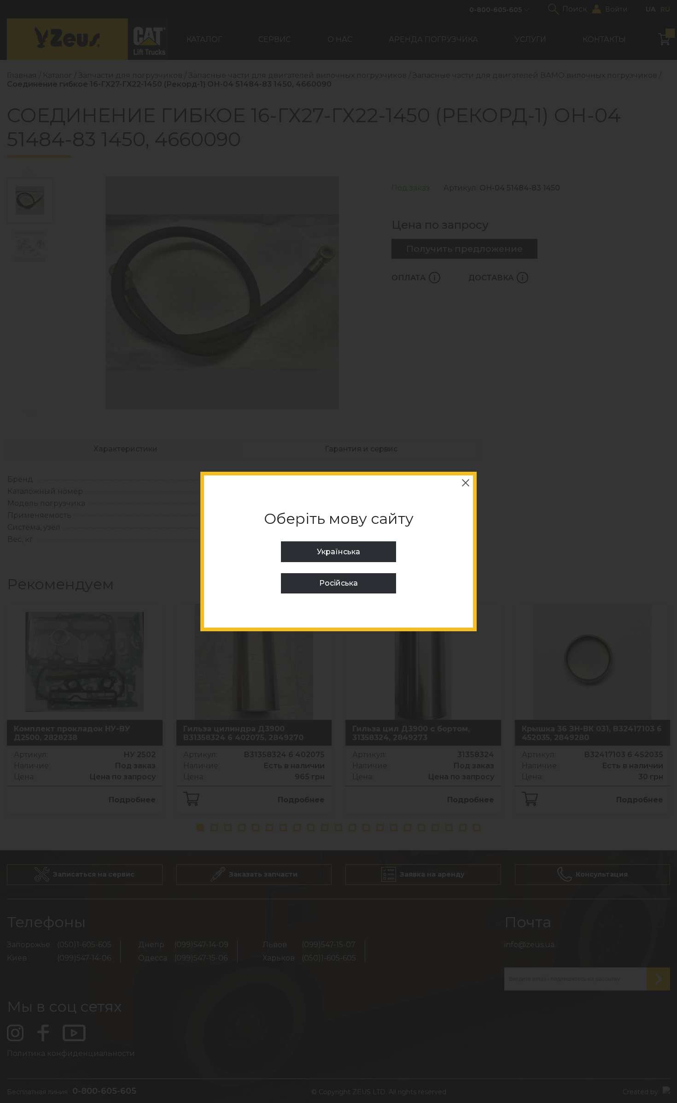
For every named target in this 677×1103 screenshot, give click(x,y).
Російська (338, 583)
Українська (338, 551)
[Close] (465, 482)
